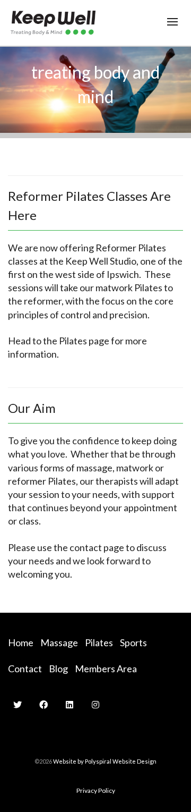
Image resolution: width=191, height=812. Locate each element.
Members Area (106, 668)
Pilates (99, 642)
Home (20, 642)
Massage (59, 642)
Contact (25, 668)
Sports (133, 642)
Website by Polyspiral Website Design (105, 761)
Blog (58, 668)
